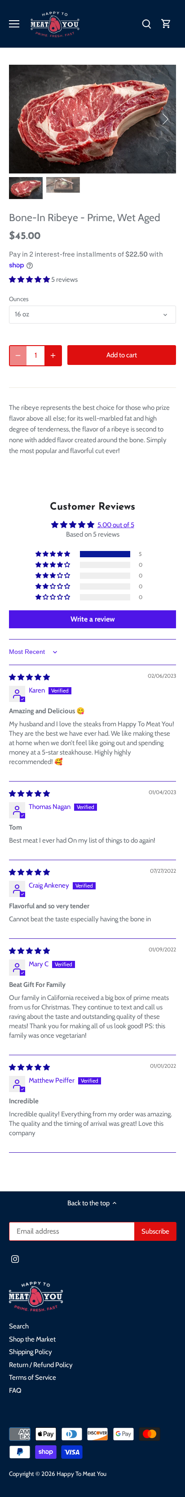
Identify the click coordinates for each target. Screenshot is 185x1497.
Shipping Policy (30, 1352)
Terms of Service (32, 1377)
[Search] (146, 24)
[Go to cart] (166, 24)
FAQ (15, 1390)
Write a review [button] (92, 619)
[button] (30, 279)
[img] (29, 677)
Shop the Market (32, 1339)
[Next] (165, 119)
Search (19, 1326)
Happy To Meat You (81, 1473)
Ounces (19, 298)
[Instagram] (15, 1258)
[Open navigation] (14, 23)
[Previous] (20, 119)
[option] (92, 119)
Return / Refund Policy (41, 1365)
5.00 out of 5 (115, 525)
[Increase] (53, 356)
